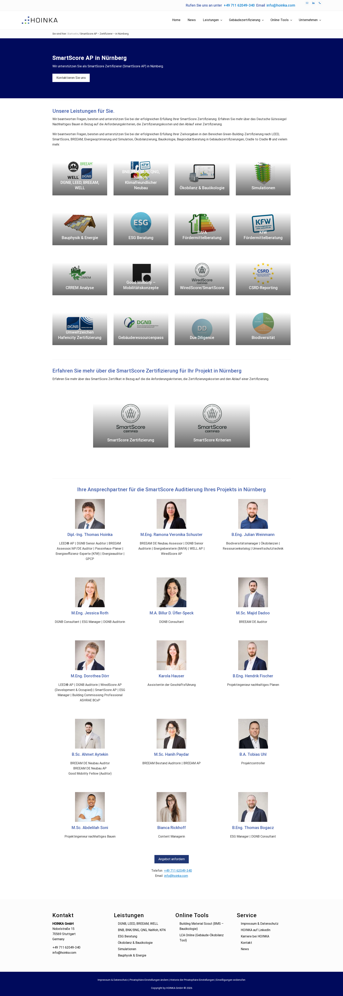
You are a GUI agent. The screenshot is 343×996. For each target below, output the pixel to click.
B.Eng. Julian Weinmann (253, 534)
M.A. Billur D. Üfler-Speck (172, 613)
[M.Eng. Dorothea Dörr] (90, 655)
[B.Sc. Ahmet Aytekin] (90, 734)
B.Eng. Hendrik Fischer (253, 676)
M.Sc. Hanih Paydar (171, 754)
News (245, 949)
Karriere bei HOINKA (255, 936)
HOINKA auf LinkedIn (255, 930)
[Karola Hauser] (171, 655)
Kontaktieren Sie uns (71, 78)
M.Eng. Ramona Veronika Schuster (171, 534)
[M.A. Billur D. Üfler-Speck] (171, 592)
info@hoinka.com (281, 5)
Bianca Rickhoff (171, 827)
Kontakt (246, 943)
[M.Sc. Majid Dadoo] (253, 592)
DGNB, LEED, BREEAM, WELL (138, 924)
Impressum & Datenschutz (259, 924)
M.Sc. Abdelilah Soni (90, 827)
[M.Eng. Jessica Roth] (90, 592)
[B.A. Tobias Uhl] (253, 734)
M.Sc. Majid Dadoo (253, 613)
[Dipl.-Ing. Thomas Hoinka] (90, 514)
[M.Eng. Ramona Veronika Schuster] (171, 514)
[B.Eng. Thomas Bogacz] (253, 807)
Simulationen (127, 949)
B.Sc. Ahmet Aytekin (90, 754)
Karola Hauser (171, 676)
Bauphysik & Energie (132, 955)
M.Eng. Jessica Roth (89, 613)
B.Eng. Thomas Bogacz (253, 827)
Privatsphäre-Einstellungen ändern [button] (149, 979)
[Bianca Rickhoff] (171, 807)
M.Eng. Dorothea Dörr (90, 676)
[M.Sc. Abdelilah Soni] (90, 807)
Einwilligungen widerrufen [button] (230, 979)
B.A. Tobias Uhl (253, 754)
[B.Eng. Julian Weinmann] (253, 514)
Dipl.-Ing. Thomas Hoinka (90, 534)
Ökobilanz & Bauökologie (135, 943)
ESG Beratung (127, 936)
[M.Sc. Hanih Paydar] (171, 734)
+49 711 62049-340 (239, 5)
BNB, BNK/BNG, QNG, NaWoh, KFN (142, 930)
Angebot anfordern (171, 859)
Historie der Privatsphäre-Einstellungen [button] (192, 979)
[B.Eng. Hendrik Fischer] (253, 655)
